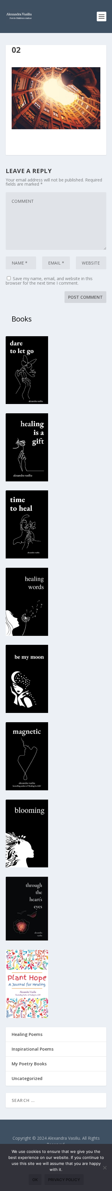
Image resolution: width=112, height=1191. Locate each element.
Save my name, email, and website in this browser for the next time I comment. (49, 281)
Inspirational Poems (32, 1049)
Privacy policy (64, 1179)
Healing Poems (27, 1034)
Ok (35, 1179)
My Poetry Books (29, 1064)
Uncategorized (27, 1078)
